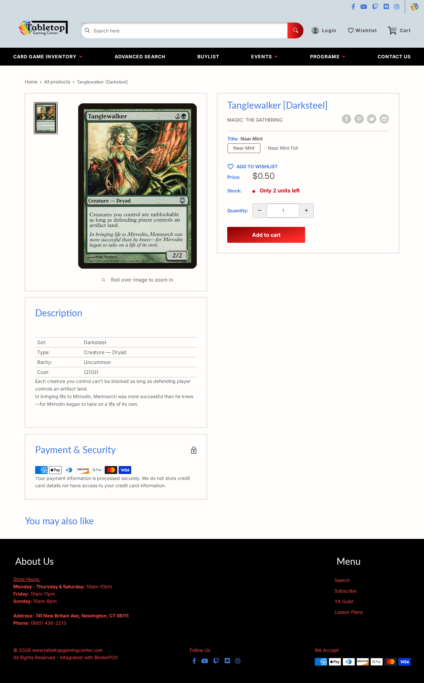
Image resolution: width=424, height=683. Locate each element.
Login (329, 30)
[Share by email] (384, 119)
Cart (405, 30)
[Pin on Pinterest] (359, 119)
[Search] (295, 30)
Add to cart (266, 235)
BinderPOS (106, 657)
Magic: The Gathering (254, 120)
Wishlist (366, 30)
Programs (326, 56)
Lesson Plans (349, 612)
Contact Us (394, 56)
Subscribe (345, 591)
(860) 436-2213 (48, 623)
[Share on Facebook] (346, 119)
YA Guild (344, 601)
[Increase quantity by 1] (306, 210)
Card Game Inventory (46, 56)
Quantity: (237, 210)
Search (342, 580)
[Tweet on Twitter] (371, 119)
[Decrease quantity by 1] (260, 210)
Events (263, 56)
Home (31, 81)
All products (57, 81)
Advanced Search (140, 56)
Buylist (208, 56)
